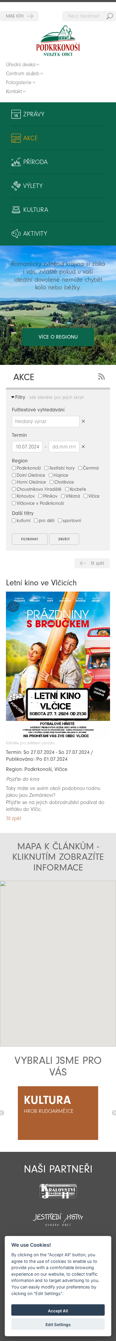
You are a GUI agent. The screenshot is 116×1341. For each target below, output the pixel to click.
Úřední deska (20, 64)
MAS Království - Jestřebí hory (19, 16)
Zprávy (33, 114)
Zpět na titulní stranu (58, 40)
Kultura (35, 210)
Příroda (35, 162)
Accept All (58, 1310)
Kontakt (14, 91)
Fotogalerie (19, 82)
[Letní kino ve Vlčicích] (58, 737)
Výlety (33, 186)
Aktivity (35, 233)
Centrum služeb (22, 73)
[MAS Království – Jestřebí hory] (58, 1187)
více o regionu (58, 337)
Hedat (109, 16)
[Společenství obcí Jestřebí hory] (58, 1216)
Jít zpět (97, 563)
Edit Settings (58, 1324)
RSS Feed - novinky (102, 376)
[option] (58, 1113)
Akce (30, 138)
